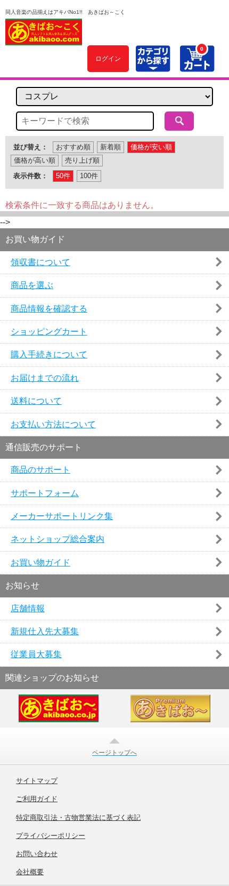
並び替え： (30, 147)
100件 (89, 176)
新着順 (110, 147)
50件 (63, 176)
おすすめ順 (73, 147)
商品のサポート (40, 469)
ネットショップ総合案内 (57, 539)
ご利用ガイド (37, 799)
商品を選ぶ (32, 285)
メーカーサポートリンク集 (62, 516)
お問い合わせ (37, 854)
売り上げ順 (82, 160)
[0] (197, 65)
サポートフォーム (45, 493)
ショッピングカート (49, 331)
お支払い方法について (53, 424)
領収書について (40, 262)
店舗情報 (28, 608)
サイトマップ (37, 781)
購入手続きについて (49, 354)
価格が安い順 (151, 147)
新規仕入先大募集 (45, 631)
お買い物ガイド (40, 562)
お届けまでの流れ (45, 377)
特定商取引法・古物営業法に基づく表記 (78, 817)
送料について (36, 400)
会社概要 (30, 872)
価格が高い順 (34, 160)
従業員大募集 (36, 654)
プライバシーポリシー (50, 836)
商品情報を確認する (49, 308)
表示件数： (30, 176)
